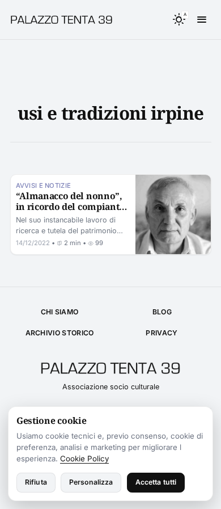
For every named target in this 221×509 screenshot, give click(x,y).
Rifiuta (36, 482)
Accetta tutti (156, 482)
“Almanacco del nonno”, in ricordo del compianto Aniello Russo (70, 207)
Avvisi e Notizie (43, 186)
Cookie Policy (84, 458)
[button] (179, 19)
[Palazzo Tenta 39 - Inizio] (65, 19)
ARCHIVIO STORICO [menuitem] (60, 333)
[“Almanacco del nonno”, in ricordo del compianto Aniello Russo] (173, 214)
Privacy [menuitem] (161, 333)
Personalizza (91, 482)
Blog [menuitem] (162, 312)
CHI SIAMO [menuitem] (60, 312)
